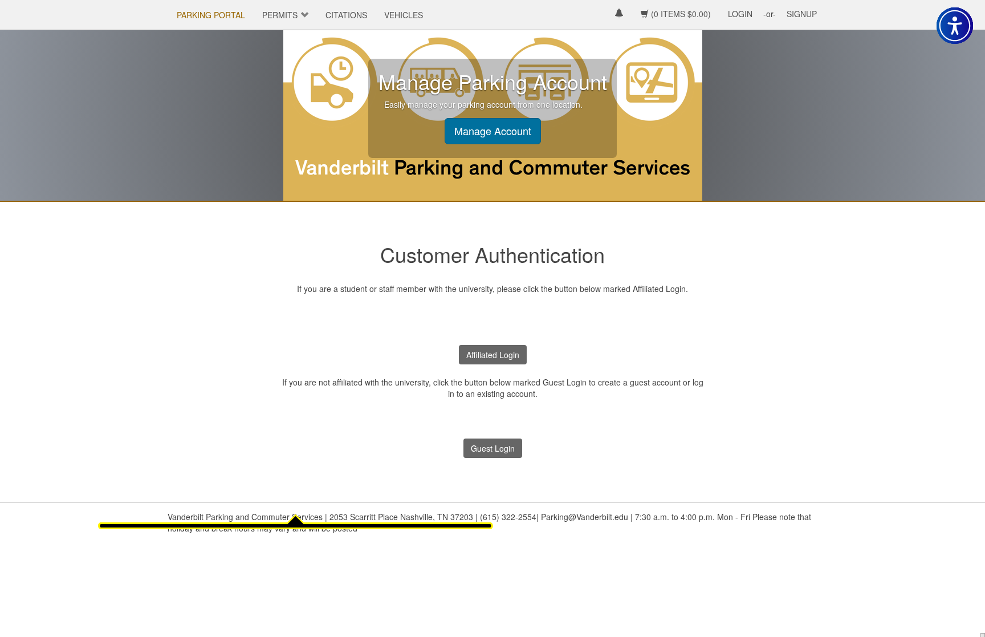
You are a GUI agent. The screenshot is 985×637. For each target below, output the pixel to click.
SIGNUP (802, 13)
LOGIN (740, 13)
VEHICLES (403, 15)
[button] (955, 25)
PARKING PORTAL (211, 15)
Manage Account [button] (492, 130)
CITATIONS (346, 15)
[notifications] (619, 15)
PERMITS (280, 15)
